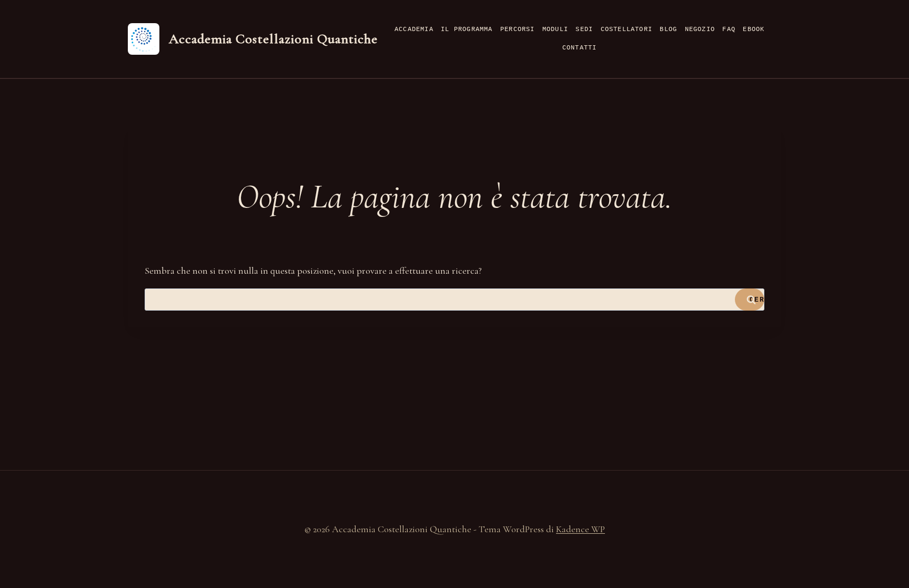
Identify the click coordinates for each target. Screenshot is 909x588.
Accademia (414, 29)
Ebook (753, 29)
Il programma (466, 29)
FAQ (728, 29)
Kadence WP (580, 529)
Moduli (555, 29)
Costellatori (626, 29)
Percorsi (517, 29)
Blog (668, 29)
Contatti (579, 48)
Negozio (700, 29)
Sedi (584, 29)
